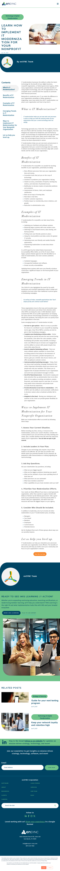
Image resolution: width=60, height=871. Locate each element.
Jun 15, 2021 (34, 706)
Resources (5, 791)
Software (5, 783)
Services (34, 787)
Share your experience (35, 822)
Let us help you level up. (9, 136)
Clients (4, 795)
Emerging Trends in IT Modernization (9, 113)
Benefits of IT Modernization (8, 96)
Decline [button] (50, 867)
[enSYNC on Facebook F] (29, 816)
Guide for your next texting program (44, 702)
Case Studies (35, 783)
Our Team (34, 791)
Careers (4, 799)
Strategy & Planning (39, 696)
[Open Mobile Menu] (58, 4)
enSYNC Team (30, 576)
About (3, 787)
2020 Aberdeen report (49, 312)
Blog (32, 795)
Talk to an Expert (29, 613)
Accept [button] (43, 867)
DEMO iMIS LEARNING (11, 613)
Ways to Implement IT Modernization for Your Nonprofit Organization (10, 125)
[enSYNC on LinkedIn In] (26, 816)
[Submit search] (55, 806)
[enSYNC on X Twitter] (34, 816)
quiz (50, 438)
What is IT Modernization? (9, 88)
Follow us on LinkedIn (34, 741)
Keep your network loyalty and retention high (44, 724)
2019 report (27, 250)
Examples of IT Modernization (8, 104)
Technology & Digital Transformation (45, 717)
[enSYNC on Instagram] (31, 816)
